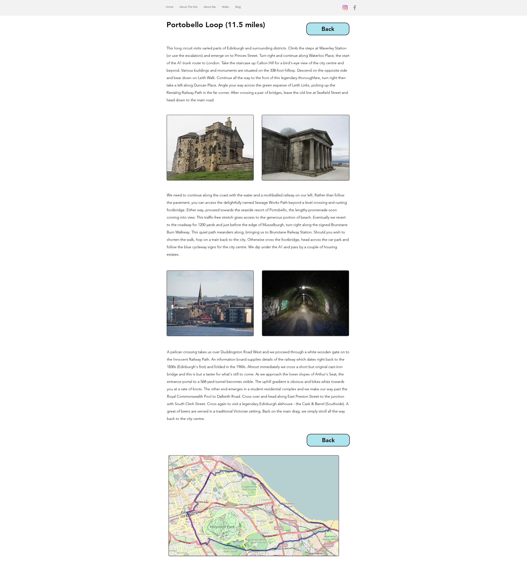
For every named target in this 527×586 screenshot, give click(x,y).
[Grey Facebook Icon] (354, 7)
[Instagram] (345, 7)
